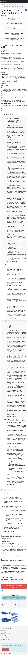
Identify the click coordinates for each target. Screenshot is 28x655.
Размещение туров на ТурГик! (7, 641)
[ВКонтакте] (26, 10)
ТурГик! (4, 1)
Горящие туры (4, 632)
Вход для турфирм (5, 639)
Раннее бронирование (6, 633)
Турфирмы (3, 635)
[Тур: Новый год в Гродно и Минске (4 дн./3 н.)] (11, 617)
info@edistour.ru (20, 605)
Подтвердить (5, 649)
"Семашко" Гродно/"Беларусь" (16, 24)
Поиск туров (3, 630)
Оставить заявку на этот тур (14, 586)
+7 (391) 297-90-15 (9, 605)
